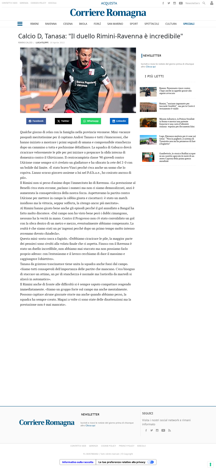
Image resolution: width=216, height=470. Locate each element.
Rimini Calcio (25, 42)
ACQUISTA (109, 3)
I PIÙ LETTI (154, 76)
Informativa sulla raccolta (77, 462)
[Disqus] (108, 358)
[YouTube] (181, 3)
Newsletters (192, 3)
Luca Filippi (41, 43)
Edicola (141, 445)
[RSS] (169, 430)
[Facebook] (163, 3)
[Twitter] (168, 3)
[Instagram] (174, 3)
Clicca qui (151, 66)
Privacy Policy (126, 445)
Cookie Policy (108, 445)
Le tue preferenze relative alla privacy (122, 462)
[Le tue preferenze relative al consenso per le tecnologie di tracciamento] (210, 464)
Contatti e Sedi (78, 445)
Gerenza (93, 445)
